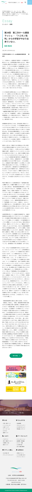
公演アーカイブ (6, 427)
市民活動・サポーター (21, 429)
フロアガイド (5, 439)
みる (5, 420)
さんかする (21, 420)
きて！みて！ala (6, 429)
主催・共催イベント (7, 423)
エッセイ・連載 (20, 442)
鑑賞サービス (5, 432)
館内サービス (5, 444)
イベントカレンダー (7, 425)
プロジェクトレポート (21, 425)
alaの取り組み (19, 444)
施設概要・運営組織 (20, 441)
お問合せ (20, 450)
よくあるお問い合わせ (21, 454)
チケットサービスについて (8, 454)
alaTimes (5, 430)
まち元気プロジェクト (21, 427)
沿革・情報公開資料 (20, 446)
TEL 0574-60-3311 (12, 480)
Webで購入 (5, 453)
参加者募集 (19, 423)
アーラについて (22, 436)
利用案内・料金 (6, 442)
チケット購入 (8, 450)
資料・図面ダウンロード (8, 441)
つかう (6, 436)
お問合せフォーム (20, 453)
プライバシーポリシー (21, 456)
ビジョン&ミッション (21, 439)
